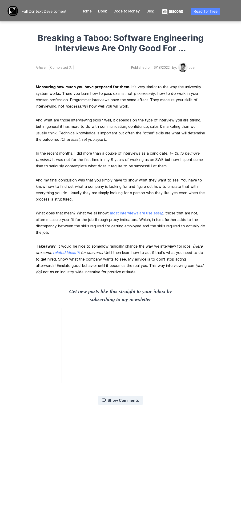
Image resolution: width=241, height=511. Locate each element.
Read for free (205, 11)
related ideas (64, 252)
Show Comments (123, 400)
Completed (59, 67)
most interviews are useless (135, 213)
